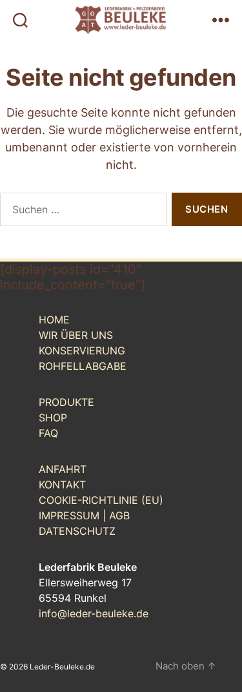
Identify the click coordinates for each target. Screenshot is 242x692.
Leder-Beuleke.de (62, 666)
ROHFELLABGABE (82, 366)
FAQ (48, 433)
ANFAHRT (62, 469)
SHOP (53, 417)
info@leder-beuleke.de (93, 613)
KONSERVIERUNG (82, 350)
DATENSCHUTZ (77, 530)
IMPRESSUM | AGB (84, 515)
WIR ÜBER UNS (76, 335)
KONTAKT (62, 484)
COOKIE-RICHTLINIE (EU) (101, 500)
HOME (54, 319)
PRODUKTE (66, 402)
